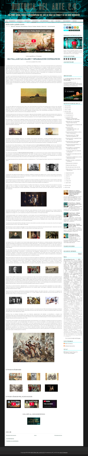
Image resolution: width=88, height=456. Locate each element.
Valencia (66, 308)
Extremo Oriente (78, 326)
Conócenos (75, 21)
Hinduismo (74, 316)
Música (78, 304)
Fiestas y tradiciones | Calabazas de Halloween (73, 119)
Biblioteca (67, 278)
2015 (66, 185)
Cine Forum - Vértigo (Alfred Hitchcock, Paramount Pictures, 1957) (74, 214)
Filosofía (73, 314)
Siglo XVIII (44, 26)
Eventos (72, 300)
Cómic (65, 303)
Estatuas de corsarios (71, 163)
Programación (12, 21)
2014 (67, 187)
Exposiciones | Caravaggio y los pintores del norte (73, 142)
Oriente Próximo (68, 330)
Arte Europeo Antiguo (75, 322)
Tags (70, 30)
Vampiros (75, 290)
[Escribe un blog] (7, 432)
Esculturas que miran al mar (73, 167)
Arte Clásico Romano (77, 335)
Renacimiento (68, 288)
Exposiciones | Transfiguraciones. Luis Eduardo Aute (72, 129)
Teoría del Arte (71, 301)
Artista (78, 295)
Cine (76, 267)
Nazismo (66, 305)
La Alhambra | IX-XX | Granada (72, 79)
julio (67, 176)
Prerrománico (79, 319)
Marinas (18, 26)
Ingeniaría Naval (78, 318)
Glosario (78, 303)
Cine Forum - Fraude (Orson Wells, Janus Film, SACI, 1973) (75, 225)
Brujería (77, 325)
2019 (66, 105)
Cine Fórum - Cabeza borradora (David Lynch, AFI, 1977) (75, 204)
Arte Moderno (35, 21)
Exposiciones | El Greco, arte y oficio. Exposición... (73, 132)
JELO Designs (63, 452)
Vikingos (67, 336)
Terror (77, 288)
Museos (67, 275)
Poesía (76, 305)
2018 (66, 107)
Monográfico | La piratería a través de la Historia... (73, 148)
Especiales (66, 314)
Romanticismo (67, 307)
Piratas (34, 26)
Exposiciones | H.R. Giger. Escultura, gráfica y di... (72, 136)
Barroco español (75, 302)
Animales (66, 294)
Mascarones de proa (71, 165)
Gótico (76, 281)
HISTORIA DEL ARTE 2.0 (38, 452)
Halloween (66, 316)
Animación (77, 286)
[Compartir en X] (9, 432)
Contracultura (75, 311)
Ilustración (79, 269)
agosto (68, 174)
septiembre (69, 172)
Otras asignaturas (67, 21)
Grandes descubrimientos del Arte (73, 315)
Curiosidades (67, 287)
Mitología (66, 282)
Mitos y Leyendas (68, 304)
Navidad (80, 300)
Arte (81, 290)
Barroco (13, 26)
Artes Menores (68, 295)
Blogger (78, 338)
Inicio (7, 21)
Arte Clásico (76, 309)
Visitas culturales (75, 308)
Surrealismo (71, 333)
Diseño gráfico (67, 326)
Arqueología (67, 285)
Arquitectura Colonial (70, 297)
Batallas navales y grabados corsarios (15, 24)
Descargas (67, 312)
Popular (66, 30)
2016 (66, 111)
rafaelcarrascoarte (70, 346)
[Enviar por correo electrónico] (6, 432)
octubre (68, 117)
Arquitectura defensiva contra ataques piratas (74, 157)
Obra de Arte (69, 265)
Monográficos (24, 26)
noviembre (69, 115)
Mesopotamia (77, 328)
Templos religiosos (70, 296)
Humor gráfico (76, 317)
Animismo (66, 309)
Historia (69, 269)
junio (67, 178)
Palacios (66, 283)
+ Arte (52, 21)
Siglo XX (76, 274)
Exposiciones (78, 268)
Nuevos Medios (75, 293)
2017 (66, 109)
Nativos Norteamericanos (71, 329)
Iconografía (68, 328)
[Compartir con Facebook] (10, 432)
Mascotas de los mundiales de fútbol (74, 235)
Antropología (76, 294)
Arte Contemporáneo (44, 21)
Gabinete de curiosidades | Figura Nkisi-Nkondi (73, 122)
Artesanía (66, 310)
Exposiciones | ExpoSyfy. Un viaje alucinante (73, 145)
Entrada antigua (58, 435)
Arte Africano (71, 292)
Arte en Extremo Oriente (70, 324)
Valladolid (66, 289)
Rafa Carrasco (69, 343)
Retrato (39, 26)
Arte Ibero (77, 323)
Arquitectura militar (76, 270)
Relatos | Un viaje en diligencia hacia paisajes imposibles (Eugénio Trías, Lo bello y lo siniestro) (75, 193)
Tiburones (79, 333)
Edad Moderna (76, 312)
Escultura (67, 261)
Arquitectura (70, 259)
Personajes (74, 331)
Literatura (77, 287)
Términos (68, 335)
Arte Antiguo (20, 21)
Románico (77, 307)
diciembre (68, 113)
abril (67, 182)
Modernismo (69, 319)
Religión (76, 283)
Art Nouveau (69, 321)
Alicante (67, 268)
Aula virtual (58, 21)
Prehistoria (76, 282)
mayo (67, 180)
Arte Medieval (28, 21)
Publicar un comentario (12, 441)
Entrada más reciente (11, 435)
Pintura (30, 26)
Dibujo (66, 300)
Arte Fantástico (68, 323)
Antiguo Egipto (73, 263)
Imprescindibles (68, 318)
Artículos (73, 310)
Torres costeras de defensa (73, 276)
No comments (51, 26)
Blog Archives (76, 30)
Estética (71, 303)
